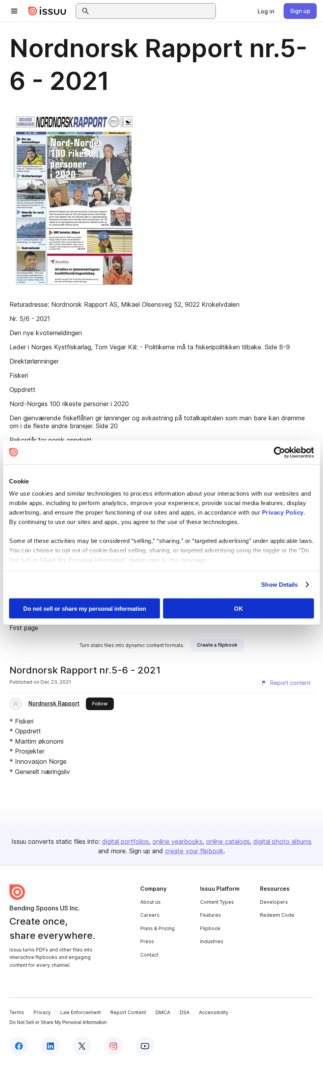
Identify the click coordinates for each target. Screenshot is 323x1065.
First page (23, 628)
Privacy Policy (283, 512)
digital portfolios (125, 841)
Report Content (128, 1012)
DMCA (163, 1012)
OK (238, 608)
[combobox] (152, 11)
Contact (149, 955)
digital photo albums (282, 841)
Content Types (217, 902)
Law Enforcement (80, 1012)
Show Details (279, 584)
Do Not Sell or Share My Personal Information (58, 1022)
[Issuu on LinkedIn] (50, 1046)
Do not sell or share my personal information (84, 608)
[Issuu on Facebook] (18, 1046)
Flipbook (210, 928)
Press (147, 941)
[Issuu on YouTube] (145, 1046)
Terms (16, 1012)
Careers (150, 915)
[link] (265, 11)
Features (210, 915)
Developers (274, 902)
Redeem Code (277, 915)
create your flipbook (194, 851)
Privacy (42, 1012)
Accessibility (213, 1012)
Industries (211, 941)
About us (150, 902)
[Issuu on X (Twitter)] (81, 1046)
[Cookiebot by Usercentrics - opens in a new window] (279, 452)
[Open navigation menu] (14, 11)
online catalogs (228, 841)
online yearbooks (177, 841)
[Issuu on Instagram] (113, 1046)
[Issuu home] (47, 11)
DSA (184, 1012)
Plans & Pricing (157, 928)
